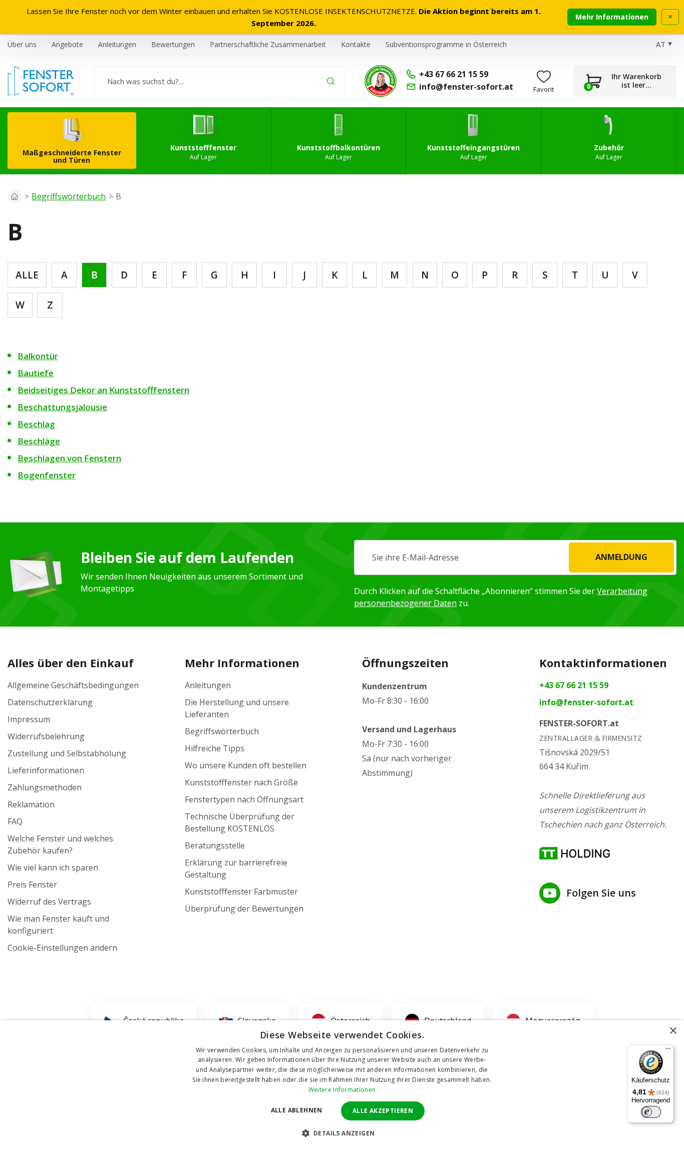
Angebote (67, 44)
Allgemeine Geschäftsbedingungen (73, 685)
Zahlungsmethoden (45, 787)
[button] (342, 1133)
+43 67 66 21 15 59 (573, 685)
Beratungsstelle (215, 845)
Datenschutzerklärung (50, 702)
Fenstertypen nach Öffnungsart (244, 799)
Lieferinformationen (46, 770)
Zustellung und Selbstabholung (67, 753)
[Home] (15, 196)
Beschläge (39, 441)
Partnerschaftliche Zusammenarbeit (268, 44)
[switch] (651, 1112)
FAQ (15, 821)
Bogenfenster (47, 475)
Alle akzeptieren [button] (383, 1110)
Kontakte (356, 44)
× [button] (672, 1031)
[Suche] (330, 81)
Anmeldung (621, 556)
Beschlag (36, 424)
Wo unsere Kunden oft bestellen (245, 765)
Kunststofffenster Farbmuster (241, 891)
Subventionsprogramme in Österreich (446, 44)
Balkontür (38, 356)
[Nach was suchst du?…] (219, 81)
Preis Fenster (32, 884)
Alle (27, 274)
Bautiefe (36, 373)
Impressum (29, 719)
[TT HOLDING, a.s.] (574, 853)
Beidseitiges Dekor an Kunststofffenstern (103, 390)
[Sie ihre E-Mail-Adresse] (515, 557)
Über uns (22, 44)
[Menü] (668, 1051)
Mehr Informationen (611, 17)
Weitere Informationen (342, 1089)
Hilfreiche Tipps (214, 748)
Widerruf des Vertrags (49, 901)
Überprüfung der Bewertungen (244, 908)
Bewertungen (173, 44)
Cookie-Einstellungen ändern (62, 947)
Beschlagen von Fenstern (69, 458)
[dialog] (342, 1085)
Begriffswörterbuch (69, 196)
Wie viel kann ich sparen (53, 867)
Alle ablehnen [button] (296, 1110)
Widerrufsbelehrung (46, 736)
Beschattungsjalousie (62, 407)
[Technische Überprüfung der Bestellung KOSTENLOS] (381, 81)
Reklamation (31, 804)
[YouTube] (549, 893)
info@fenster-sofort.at (586, 702)
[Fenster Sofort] (41, 81)
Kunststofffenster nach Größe (241, 782)
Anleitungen (117, 44)
